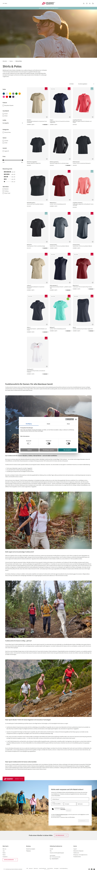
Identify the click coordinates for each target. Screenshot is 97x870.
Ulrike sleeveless (53, 285)
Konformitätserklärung (63, 868)
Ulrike (28, 327)
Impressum (31, 868)
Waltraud (52, 327)
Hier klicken (63, 809)
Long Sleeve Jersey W (77, 202)
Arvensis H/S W (53, 244)
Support (75, 849)
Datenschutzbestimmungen (61, 814)
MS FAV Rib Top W (30, 202)
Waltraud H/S (52, 202)
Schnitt (5, 148)
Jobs (4, 851)
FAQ (50, 851)
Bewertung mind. (7, 169)
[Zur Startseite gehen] (48, 3)
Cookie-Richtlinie (50, 868)
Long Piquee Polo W (77, 120)
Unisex (5, 116)
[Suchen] (83, 3)
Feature (5, 103)
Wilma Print (75, 285)
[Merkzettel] (86, 3)
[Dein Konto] (89, 3)
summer (6, 140)
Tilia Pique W (29, 369)
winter (5, 142)
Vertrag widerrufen (9, 859)
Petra (74, 327)
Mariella (28, 120)
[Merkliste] (46, 117)
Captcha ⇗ (68, 810)
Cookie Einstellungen (42, 868)
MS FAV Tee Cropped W (31, 161)
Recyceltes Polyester (8, 105)
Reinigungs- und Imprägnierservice (80, 854)
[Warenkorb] (92, 3)
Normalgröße (6, 123)
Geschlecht (6, 111)
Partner (4, 854)
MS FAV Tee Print (76, 161)
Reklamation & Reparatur (78, 851)
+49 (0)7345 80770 (54, 858)
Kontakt (51, 849)
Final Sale (52, 8)
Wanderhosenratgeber (30, 849)
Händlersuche (76, 853)
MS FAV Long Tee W (54, 161)
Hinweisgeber (56, 868)
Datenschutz (36, 868)
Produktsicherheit (77, 856)
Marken (4, 853)
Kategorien (6, 129)
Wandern (6, 189)
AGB (81, 814)
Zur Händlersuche (59, 835)
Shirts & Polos (7, 132)
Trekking (6, 191)
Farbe (4, 89)
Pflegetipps (28, 851)
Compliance (5, 856)
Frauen (6, 113)
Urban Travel (7, 193)
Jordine (28, 285)
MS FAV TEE (29, 244)
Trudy (51, 120)
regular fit (6, 151)
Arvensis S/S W (76, 244)
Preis (4, 156)
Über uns (4, 849)
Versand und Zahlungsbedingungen (57, 853)
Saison (4, 138)
